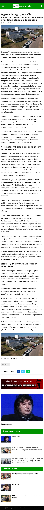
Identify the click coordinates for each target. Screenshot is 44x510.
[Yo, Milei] (6, 487)
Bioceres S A (5, 364)
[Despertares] (22, 407)
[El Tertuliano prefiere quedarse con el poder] (6, 498)
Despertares (6, 424)
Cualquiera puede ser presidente (25, 474)
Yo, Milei (15, 485)
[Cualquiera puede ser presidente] (6, 476)
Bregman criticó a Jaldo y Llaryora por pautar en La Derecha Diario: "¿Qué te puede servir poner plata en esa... (27, 460)
